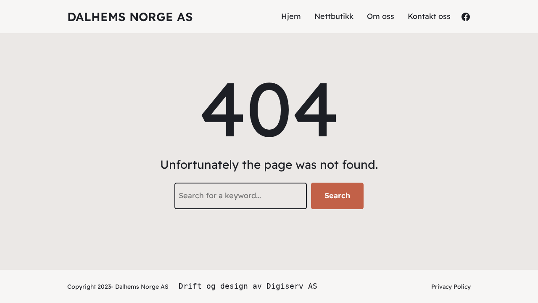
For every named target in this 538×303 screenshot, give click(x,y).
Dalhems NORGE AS (130, 16)
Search (337, 195)
